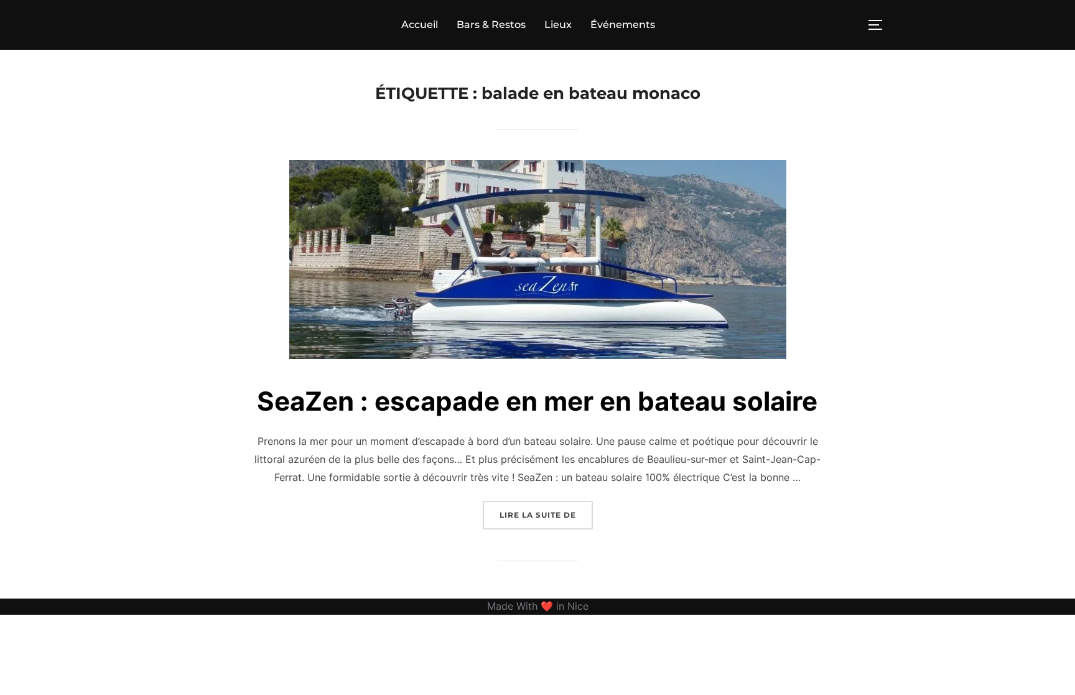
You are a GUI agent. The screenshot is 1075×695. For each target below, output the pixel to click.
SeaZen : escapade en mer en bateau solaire (537, 401)
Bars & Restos (491, 24)
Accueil (419, 24)
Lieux (558, 24)
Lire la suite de (546, 515)
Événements (622, 24)
